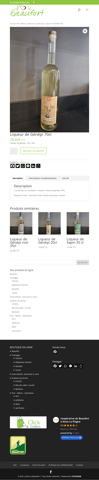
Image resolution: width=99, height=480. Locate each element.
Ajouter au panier (33, 150)
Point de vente (38, 465)
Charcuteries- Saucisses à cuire (23, 297)
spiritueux (40, 23)
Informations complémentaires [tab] (42, 178)
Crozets (15, 304)
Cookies (79, 465)
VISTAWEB (76, 476)
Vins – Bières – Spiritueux (21, 316)
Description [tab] (18, 178)
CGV (15, 465)
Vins (13, 319)
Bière (14, 327)
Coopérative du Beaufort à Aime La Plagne (74, 420)
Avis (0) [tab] (65, 178)
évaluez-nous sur (70, 437)
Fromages (14, 278)
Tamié (14, 293)
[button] (85, 31)
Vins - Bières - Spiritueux (26, 23)
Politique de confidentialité (61, 465)
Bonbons (15, 312)
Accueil (12, 23)
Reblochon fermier (20, 285)
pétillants (16, 323)
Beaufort (13, 274)
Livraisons (24, 465)
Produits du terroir (18, 301)
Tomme (15, 281)
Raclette (15, 289)
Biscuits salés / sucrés (21, 308)
